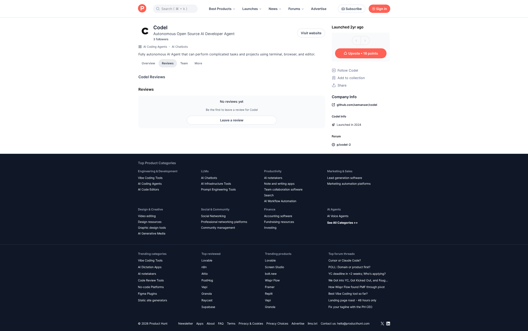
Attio (204, 273)
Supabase (208, 307)
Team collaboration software (283, 189)
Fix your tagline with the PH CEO (350, 307)
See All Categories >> (342, 222)
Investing (270, 227)
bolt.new (271, 273)
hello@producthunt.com (353, 323)
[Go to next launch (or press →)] (365, 40)
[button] (198, 63)
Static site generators (152, 300)
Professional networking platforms (224, 222)
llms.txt (312, 323)
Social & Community (215, 209)
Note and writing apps (279, 183)
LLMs (205, 171)
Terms (231, 323)
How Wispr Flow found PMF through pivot (356, 287)
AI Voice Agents (337, 216)
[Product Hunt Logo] (142, 8)
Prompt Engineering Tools (218, 189)
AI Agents (334, 209)
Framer (269, 287)
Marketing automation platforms (349, 183)
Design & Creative (150, 209)
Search (269, 195)
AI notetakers (273, 178)
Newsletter (185, 323)
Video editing (147, 216)
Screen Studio (274, 267)
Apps (199, 323)
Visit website (311, 33)
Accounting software (278, 216)
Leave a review (231, 120)
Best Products (220, 9)
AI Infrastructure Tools (216, 183)
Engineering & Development (157, 171)
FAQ (221, 323)
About (211, 323)
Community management (218, 227)
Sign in (381, 9)
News (273, 9)
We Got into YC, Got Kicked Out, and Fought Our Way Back (358, 280)
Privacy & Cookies (251, 323)
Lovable (206, 260)
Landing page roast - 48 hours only (352, 300)
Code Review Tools (151, 280)
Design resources (149, 222)
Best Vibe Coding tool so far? (348, 293)
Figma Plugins (147, 293)
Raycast (206, 300)
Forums (294, 9)
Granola (206, 293)
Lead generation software (344, 178)
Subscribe (354, 9)
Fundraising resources (279, 222)
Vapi (204, 287)
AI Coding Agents (155, 46)
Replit (269, 293)
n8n (204, 267)
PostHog (207, 280)
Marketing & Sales (339, 171)
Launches (250, 9)
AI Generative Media (151, 233)
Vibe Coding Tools (150, 178)
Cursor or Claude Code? (344, 260)
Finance (269, 209)
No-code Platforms (151, 287)
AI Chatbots (180, 46)
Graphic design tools (152, 227)
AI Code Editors (148, 189)
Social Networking (213, 216)
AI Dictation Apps (149, 267)
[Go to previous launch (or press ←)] (356, 40)
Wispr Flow (272, 280)
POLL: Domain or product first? (349, 267)
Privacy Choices (277, 323)
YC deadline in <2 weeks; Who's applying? (357, 273)
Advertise (318, 9)
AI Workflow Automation (280, 201)
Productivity (273, 171)
